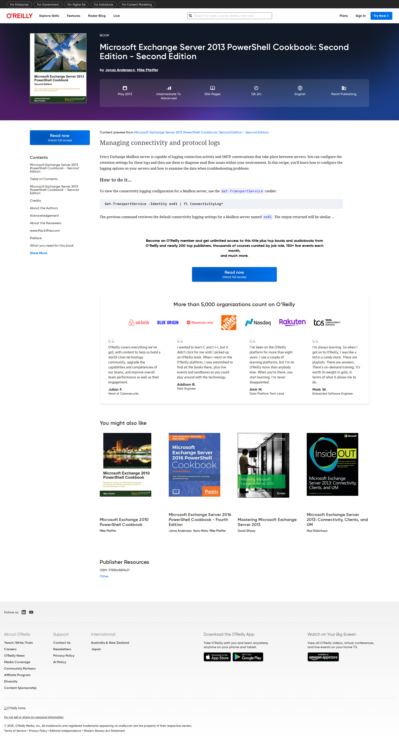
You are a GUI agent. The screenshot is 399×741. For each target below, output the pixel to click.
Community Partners (20, 668)
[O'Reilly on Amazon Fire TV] (323, 660)
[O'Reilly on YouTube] (31, 612)
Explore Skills (49, 16)
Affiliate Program (17, 675)
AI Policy (59, 662)
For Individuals (103, 4)
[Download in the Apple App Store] (217, 660)
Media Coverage (17, 662)
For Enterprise (19, 4)
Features (73, 16)
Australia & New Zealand (110, 642)
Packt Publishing (343, 94)
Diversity (10, 681)
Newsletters (62, 649)
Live (116, 16)
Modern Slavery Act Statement (104, 731)
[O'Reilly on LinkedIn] (24, 612)
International (103, 634)
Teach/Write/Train (18, 642)
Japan (96, 649)
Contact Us (61, 642)
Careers (10, 649)
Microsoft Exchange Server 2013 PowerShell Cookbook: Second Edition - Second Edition (201, 132)
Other (104, 576)
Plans (344, 16)
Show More (38, 253)
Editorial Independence (65, 731)
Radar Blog (97, 16)
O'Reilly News (14, 655)
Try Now (380, 16)
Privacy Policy (63, 655)
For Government (48, 4)
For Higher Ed (76, 4)
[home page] (20, 16)
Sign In (361, 16)
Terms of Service (15, 731)
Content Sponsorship (20, 688)
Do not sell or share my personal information (33, 717)
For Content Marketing (137, 4)
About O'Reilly (17, 634)
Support (61, 634)
